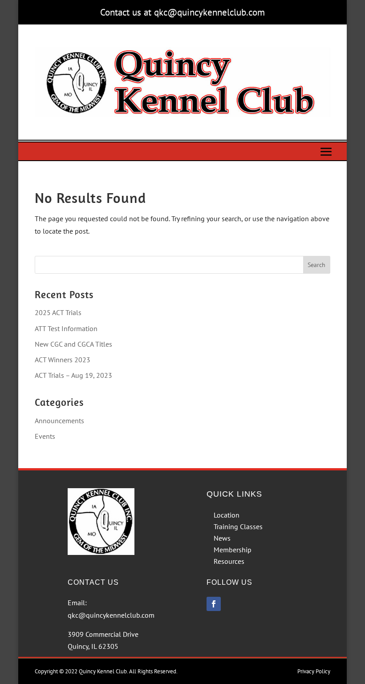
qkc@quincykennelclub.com (111, 615)
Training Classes (238, 526)
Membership (232, 549)
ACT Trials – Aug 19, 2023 (73, 375)
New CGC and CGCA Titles (73, 344)
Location (226, 514)
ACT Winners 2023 (62, 359)
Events (45, 436)
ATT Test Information (66, 328)
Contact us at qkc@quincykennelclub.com (182, 12)
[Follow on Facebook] (214, 604)
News (222, 538)
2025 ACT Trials (58, 312)
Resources (229, 561)
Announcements (59, 420)
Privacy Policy (313, 671)
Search (316, 265)
